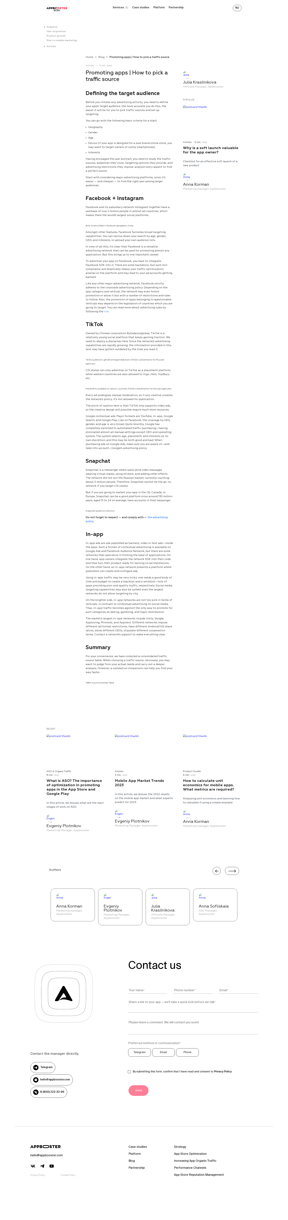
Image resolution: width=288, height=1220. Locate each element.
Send (138, 1090)
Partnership (176, 7)
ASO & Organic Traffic (58, 771)
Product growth (56, 36)
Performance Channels (190, 1168)
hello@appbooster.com (55, 1079)
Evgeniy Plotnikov (63, 826)
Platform (159, 7)
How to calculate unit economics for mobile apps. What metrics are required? (208, 785)
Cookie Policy (68, 1175)
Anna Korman (196, 185)
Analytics (52, 27)
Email (163, 1052)
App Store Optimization (190, 1154)
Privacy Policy (223, 1071)
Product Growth (192, 771)
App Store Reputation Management (199, 1175)
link (106, 311)
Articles (51, 46)
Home (89, 57)
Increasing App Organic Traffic (195, 1161)
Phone (188, 1052)
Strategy (180, 1147)
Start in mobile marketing (61, 40)
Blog (101, 57)
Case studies (140, 7)
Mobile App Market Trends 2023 (139, 783)
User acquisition (56, 31)
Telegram (46, 1067)
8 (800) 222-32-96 (52, 1092)
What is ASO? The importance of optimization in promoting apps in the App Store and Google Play (74, 787)
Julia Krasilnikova (199, 82)
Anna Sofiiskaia (214, 906)
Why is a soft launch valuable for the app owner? (210, 150)
